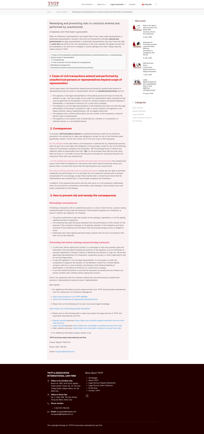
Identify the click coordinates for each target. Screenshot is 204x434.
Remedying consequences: (60, 65)
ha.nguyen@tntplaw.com (64, 351)
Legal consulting (59, 326)
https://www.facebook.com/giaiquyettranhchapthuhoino (75, 299)
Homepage (92, 378)
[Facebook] (87, 396)
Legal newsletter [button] (117, 4)
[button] (156, 4)
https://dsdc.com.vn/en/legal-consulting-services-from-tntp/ (97, 326)
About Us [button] (101, 4)
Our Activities (137, 121)
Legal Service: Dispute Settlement (102, 383)
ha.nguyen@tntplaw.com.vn (62, 414)
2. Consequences (57, 60)
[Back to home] (53, 4)
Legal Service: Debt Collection (100, 385)
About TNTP (93, 380)
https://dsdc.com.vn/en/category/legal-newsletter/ (70, 309)
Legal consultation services (142, 118)
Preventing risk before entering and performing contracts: (72, 67)
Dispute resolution (60, 320)
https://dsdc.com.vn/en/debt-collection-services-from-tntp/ (97, 328)
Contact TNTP (94, 390)
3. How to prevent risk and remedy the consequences (71, 62)
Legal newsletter (81, 32)
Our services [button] (87, 4)
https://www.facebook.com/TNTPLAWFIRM (70, 297)
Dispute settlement (139, 111)
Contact (132, 4)
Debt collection (138, 108)
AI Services (92, 388)
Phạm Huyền (70, 32)
